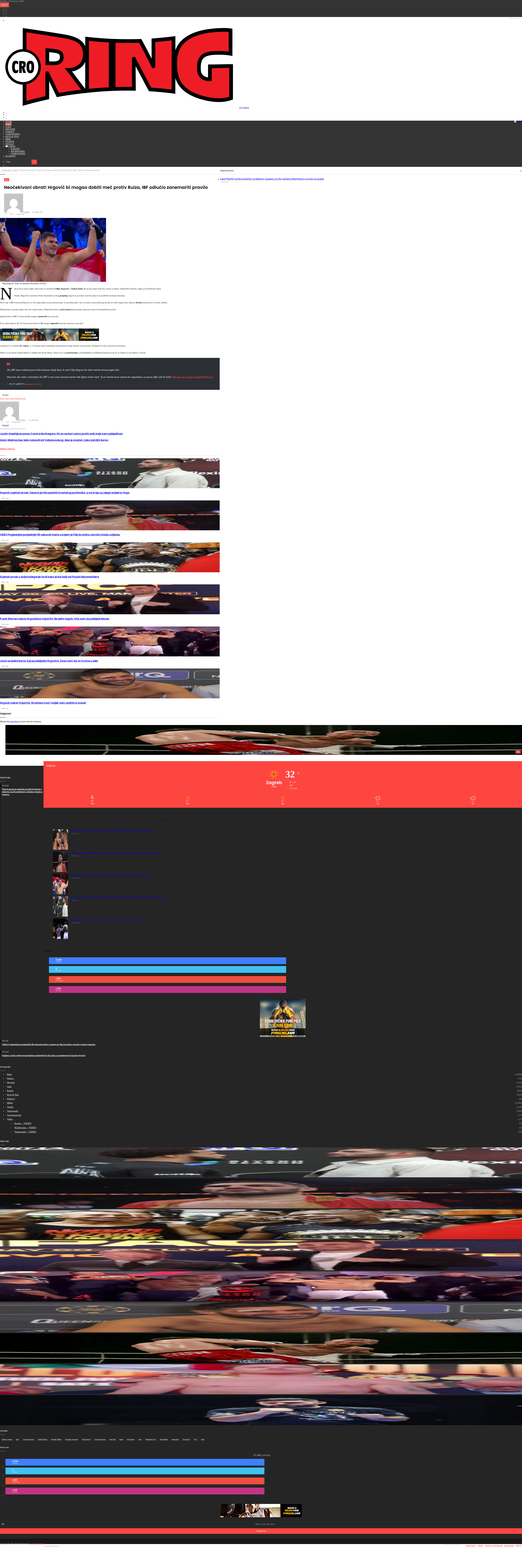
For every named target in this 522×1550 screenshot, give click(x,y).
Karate (9, 131)
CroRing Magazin (37, 1543)
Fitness (9, 141)
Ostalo (9, 144)
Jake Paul (112, 1439)
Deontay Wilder (56, 1439)
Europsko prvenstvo (71, 1439)
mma (140, 1439)
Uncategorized (14, 1115)
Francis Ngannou (100, 1439)
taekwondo (175, 1439)
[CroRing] (124, 108)
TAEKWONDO (18, 153)
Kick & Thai (12, 136)
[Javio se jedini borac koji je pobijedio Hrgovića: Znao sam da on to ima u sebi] (261, 1286)
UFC (195, 1439)
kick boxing (131, 1439)
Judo (8, 127)
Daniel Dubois (42, 1439)
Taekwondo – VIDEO (25, 1131)
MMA (8, 139)
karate (121, 1439)
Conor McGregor (28, 1439)
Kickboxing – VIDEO (25, 1127)
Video (11, 146)
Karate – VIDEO (23, 1123)
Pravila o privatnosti (493, 1545)
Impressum (509, 1545)
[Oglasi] (518, 122)
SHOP (518, 1545)
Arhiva (480, 1545)
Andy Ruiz (4, 398)
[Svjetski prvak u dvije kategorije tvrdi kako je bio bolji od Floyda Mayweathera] (261, 1224)
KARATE (15, 149)
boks (17, 1439)
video (202, 1439)
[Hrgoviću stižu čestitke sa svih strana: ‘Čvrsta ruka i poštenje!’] (261, 1410)
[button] (263, 740)
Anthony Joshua (6, 1439)
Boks (8, 124)
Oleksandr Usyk (150, 1439)
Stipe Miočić (164, 1439)
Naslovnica (471, 1545)
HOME (8, 122)
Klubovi (10, 156)
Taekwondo (12, 134)
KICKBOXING (18, 151)
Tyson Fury (186, 1439)
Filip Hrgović (86, 1439)
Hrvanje (10, 129)
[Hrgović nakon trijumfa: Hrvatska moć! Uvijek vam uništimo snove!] (261, 1317)
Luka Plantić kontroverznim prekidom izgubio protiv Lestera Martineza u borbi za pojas (272, 179)
